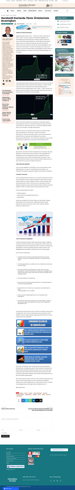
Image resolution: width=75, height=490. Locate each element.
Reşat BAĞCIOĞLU (21, 23)
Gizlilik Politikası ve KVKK (43, 0)
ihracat (39, 394)
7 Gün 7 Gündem (13, 15)
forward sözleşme (20, 394)
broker (25, 393)
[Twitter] (68, 1)
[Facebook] (62, 1)
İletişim (7, 462)
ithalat (43, 394)
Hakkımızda (8, 454)
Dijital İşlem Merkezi (10, 456)
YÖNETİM (19, 10)
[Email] (37, 400)
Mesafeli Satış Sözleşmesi (11, 458)
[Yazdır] (40, 400)
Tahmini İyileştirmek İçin (8, 408)
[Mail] (3, 84)
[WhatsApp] (30, 400)
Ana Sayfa (3, 15)
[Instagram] (64, 1)
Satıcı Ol (24, 0)
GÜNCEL (12, 10)
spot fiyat (48, 394)
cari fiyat (30, 393)
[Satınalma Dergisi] (37, 5)
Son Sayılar (8, 452)
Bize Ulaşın (51, 0)
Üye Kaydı (13, 0)
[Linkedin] (66, 1)
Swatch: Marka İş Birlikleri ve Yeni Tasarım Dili (6, 114)
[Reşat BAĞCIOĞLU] (15, 24)
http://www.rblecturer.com (6, 40)
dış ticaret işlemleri (38, 393)
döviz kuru (45, 393)
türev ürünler (19, 396)
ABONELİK (56, 10)
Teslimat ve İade (9, 460)
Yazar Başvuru (30, 0)
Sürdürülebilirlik (32, 10)
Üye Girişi (8, 0)
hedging (34, 394)
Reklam (35, 0)
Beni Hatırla (5, 433)
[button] (67, 10)
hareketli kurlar (28, 394)
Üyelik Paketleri (19, 0)
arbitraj (21, 393)
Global (56, 0)
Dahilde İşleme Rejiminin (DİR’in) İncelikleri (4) (6, 99)
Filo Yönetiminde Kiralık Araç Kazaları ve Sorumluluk (7, 92)
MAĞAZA (40, 10)
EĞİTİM (25, 10)
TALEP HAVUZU (48, 10)
